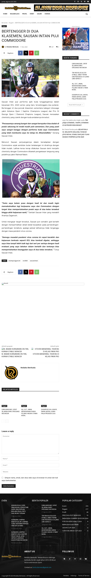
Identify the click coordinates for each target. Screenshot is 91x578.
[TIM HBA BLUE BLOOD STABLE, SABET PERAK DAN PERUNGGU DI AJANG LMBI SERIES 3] (66, 74)
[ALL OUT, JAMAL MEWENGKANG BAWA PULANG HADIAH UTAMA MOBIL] (30, 400)
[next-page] (6, 421)
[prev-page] (3, 421)
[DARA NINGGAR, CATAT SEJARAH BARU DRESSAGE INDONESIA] (11, 400)
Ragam (11, 23)
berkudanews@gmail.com (42, 567)
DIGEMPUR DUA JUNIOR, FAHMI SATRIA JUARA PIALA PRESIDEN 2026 (49, 411)
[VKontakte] (86, 559)
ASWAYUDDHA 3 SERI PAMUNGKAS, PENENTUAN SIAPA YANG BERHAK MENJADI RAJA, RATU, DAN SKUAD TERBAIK (19, 509)
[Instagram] (78, 1)
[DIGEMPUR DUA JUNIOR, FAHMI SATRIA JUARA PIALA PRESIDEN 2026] (50, 400)
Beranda (4, 23)
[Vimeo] (84, 1)
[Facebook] (74, 1)
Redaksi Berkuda (13, 47)
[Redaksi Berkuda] (3, 47)
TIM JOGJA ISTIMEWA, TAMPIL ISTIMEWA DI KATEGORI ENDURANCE (75, 122)
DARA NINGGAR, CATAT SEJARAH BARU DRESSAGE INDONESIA (11, 411)
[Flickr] (75, 559)
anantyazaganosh (14, 261)
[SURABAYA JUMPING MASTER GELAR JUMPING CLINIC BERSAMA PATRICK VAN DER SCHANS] (6, 522)
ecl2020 (25, 261)
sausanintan (34, 261)
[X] (81, 1)
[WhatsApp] (36, 53)
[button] (86, 14)
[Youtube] (88, 1)
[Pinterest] (31, 53)
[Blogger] (64, 559)
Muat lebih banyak (75, 105)
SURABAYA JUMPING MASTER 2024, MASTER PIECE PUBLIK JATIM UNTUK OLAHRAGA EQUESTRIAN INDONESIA (19, 536)
